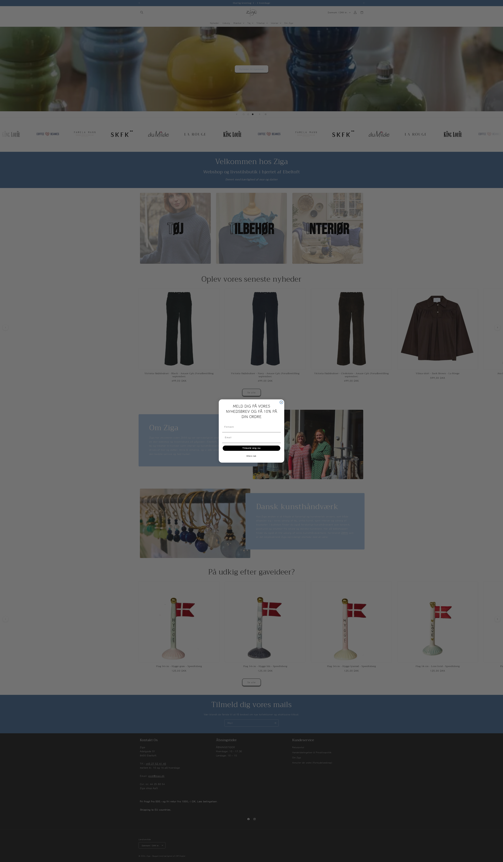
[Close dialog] (281, 402)
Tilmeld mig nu (251, 448)
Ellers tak (251, 456)
